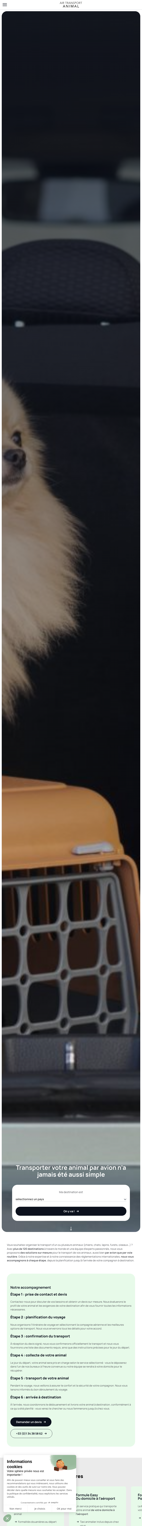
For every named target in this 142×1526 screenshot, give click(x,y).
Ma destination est (71, 1192)
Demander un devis (29, 1422)
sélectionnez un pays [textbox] (30, 1199)
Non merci (16, 1508)
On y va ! (69, 1211)
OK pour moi (64, 1508)
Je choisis (39, 1508)
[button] (7, 1518)
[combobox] (71, 1199)
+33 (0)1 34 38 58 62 (29, 1433)
